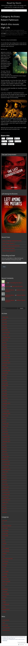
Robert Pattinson (9, 31)
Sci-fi (14, 31)
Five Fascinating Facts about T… (16, 282)
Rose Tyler (4, 584)
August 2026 (5, 317)
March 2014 (5, 484)
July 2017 (4, 421)
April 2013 (4, 512)
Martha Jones (5, 561)
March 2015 (5, 454)
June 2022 (4, 390)
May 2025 (4, 345)
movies (2, 31)
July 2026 (4, 319)
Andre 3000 (9, 33)
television (4, 596)
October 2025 (5, 334)
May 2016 (4, 428)
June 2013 (4, 507)
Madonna (4, 553)
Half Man (4, 543)
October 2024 (5, 360)
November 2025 (6, 332)
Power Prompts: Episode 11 (8, 243)
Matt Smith (4, 563)
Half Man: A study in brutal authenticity (11, 245)
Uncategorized (23, 31)
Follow (4, 266)
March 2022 (5, 398)
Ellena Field (7, 286)
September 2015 (6, 441)
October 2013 (5, 497)
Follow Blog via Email (8, 255)
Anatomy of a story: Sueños (8, 248)
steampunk (4, 591)
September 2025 (6, 337)
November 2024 (6, 357)
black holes (14, 33)
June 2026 (4, 322)
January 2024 (5, 367)
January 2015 (5, 459)
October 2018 (5, 411)
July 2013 (4, 504)
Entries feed (5, 625)
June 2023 (4, 375)
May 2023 (4, 378)
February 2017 (5, 423)
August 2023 (5, 372)
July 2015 (4, 443)
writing (3, 606)
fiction (3, 538)
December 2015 (6, 436)
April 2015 (4, 451)
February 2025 (5, 352)
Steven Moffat (5, 594)
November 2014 (6, 464)
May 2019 (4, 405)
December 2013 (6, 492)
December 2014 (6, 461)
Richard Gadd (5, 579)
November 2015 (6, 438)
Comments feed (6, 627)
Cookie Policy (4, 640)
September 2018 (6, 413)
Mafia (3, 556)
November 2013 (6, 494)
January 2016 (5, 433)
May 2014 (4, 479)
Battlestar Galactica (6, 525)
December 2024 (6, 355)
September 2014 (6, 469)
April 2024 (4, 365)
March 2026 (5, 329)
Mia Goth (4, 566)
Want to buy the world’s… (17, 286)
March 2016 (5, 431)
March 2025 (5, 350)
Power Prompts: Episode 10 (8, 250)
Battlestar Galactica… (10, 290)
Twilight (17, 31)
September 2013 (6, 499)
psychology (4, 573)
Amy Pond (4, 520)
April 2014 (4, 482)
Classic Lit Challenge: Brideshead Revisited (11, 240)
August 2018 (5, 416)
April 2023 (4, 380)
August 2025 (5, 339)
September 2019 (6, 403)
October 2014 (5, 466)
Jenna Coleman (5, 548)
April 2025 (4, 347)
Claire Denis (10, 30)
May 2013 (4, 509)
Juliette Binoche (20, 30)
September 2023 (6, 370)
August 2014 (5, 471)
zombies (4, 611)
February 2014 (5, 487)
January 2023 (5, 385)
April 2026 (4, 327)
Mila (6, 282)
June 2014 (4, 476)
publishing (4, 576)
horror (3, 546)
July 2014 (4, 474)
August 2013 (5, 502)
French (15, 30)
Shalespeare (5, 589)
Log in (3, 622)
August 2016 (5, 426)
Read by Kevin (14, 2)
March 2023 (5, 383)
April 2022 (4, 395)
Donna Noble (5, 535)
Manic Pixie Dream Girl (7, 558)
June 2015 (4, 446)
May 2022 (4, 393)
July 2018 (4, 418)
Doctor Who (5, 533)
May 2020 (4, 400)
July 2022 (4, 388)
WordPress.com (6, 630)
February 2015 (5, 456)
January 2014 (5, 489)
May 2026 (4, 324)
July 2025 (4, 342)
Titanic (3, 599)
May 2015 (4, 449)
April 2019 (4, 408)
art (3, 523)
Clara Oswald (5, 530)
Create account (5, 620)
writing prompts (6, 609)
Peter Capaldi (5, 571)
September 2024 (6, 362)
